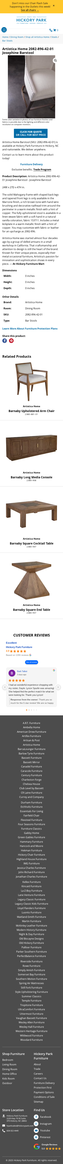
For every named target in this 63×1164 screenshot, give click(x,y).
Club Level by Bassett (31, 788)
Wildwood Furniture (31, 1035)
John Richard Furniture (32, 872)
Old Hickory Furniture (31, 942)
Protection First (43, 1087)
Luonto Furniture (31, 912)
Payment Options (44, 1092)
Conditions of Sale (44, 1096)
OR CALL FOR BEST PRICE (31, 133)
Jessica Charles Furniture (31, 867)
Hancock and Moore (31, 846)
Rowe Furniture (31, 965)
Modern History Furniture (31, 929)
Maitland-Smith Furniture (31, 916)
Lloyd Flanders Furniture (31, 908)
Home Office (9, 1073)
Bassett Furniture (32, 757)
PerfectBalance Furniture (31, 956)
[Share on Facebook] (4, 340)
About (37, 1064)
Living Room (9, 1064)
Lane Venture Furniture (31, 895)
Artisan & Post (31, 740)
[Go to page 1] (29, 709)
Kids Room (8, 1078)
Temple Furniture (31, 1000)
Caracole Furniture (31, 770)
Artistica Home (31, 406)
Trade (37, 1068)
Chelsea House (31, 783)
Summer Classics (31, 996)
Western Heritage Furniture (31, 1031)
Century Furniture (31, 775)
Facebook (45, 1117)
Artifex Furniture (31, 736)
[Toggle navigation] (4, 29)
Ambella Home (31, 727)
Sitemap (38, 1101)
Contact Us (40, 1078)
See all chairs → (30, 10)
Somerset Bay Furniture (31, 974)
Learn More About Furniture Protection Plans (29, 328)
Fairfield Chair (31, 815)
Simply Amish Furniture (31, 970)
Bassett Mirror (31, 762)
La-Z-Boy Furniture (31, 890)
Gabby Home (31, 832)
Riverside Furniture (31, 961)
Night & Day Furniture (31, 934)
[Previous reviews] (4, 687)
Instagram (46, 1123)
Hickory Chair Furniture (31, 854)
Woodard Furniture (31, 1039)
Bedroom (7, 1059)
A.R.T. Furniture (31, 723)
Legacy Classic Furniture (31, 899)
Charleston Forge (31, 779)
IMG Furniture (32, 863)
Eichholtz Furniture (32, 806)
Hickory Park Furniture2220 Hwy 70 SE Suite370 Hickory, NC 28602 (17, 1118)
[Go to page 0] (26, 710)
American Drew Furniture (31, 731)
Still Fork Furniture (31, 987)
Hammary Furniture (31, 841)
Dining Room (9, 1069)
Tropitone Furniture (31, 1005)
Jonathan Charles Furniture (31, 876)
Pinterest (45, 1137)
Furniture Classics (31, 828)
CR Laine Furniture (31, 792)
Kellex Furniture (31, 881)
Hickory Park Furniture (19, 647)
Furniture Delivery (31, 164)
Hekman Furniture (31, 850)
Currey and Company (31, 797)
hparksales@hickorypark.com (20, 1125)
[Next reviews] (58, 687)
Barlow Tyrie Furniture (31, 753)
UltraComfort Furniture (31, 1009)
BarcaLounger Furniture (31, 749)
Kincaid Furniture (31, 886)
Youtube (45, 1130)
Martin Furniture (31, 921)
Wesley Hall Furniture (31, 1026)
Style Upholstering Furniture (31, 991)
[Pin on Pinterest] (11, 340)
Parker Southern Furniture (31, 951)
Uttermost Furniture (31, 1013)
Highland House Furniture (31, 859)
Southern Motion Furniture (31, 978)
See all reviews (31, 662)
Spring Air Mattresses (31, 983)
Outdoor (7, 1083)
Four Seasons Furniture (31, 824)
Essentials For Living (31, 811)
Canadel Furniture (31, 766)
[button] (55, 60)
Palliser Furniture (31, 947)
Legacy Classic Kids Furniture (31, 903)
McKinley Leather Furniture (31, 925)
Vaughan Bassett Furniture (31, 1018)
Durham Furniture (31, 802)
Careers (38, 1073)
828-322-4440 (13, 1130)
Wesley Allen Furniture (31, 1022)
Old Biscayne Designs (31, 938)
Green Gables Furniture (31, 837)
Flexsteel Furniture (31, 819)
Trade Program (42, 169)
